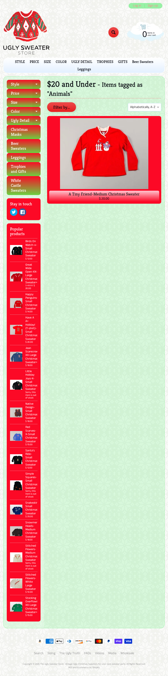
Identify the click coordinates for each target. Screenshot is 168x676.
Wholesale (127, 653)
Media (112, 653)
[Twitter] (13, 212)
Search (38, 653)
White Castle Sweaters (18, 185)
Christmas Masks (19, 132)
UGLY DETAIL (81, 61)
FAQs (87, 653)
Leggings (84, 69)
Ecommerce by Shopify (88, 667)
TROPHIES (105, 61)
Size (26, 103)
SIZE (47, 61)
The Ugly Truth (69, 653)
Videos (99, 653)
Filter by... (61, 107)
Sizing (51, 653)
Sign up (153, 5)
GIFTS (122, 61)
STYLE (20, 61)
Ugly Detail (26, 121)
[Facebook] (22, 212)
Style (26, 85)
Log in (137, 5)
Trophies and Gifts (18, 169)
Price (26, 94)
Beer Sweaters (142, 61)
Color (26, 112)
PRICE (34, 61)
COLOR (61, 61)
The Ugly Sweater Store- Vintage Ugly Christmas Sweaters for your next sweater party (82, 664)
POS (70, 667)
